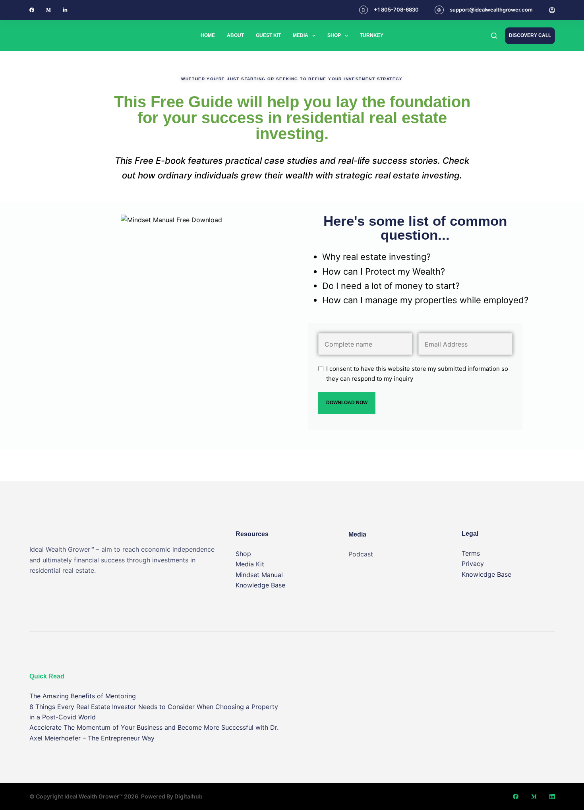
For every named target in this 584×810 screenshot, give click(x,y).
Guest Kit (268, 35)
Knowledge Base (260, 585)
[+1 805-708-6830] (363, 10)
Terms (471, 553)
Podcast (360, 554)
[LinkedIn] (552, 796)
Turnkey (371, 35)
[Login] (552, 10)
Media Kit (250, 564)
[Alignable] (65, 10)
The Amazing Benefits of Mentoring (82, 696)
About (235, 35)
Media (300, 35)
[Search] (494, 36)
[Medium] (48, 10)
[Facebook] (31, 10)
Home (208, 35)
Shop (334, 35)
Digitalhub (188, 796)
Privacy (473, 564)
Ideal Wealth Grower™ (93, 796)
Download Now (346, 402)
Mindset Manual (259, 575)
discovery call (530, 35)
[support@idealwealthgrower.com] (439, 10)
